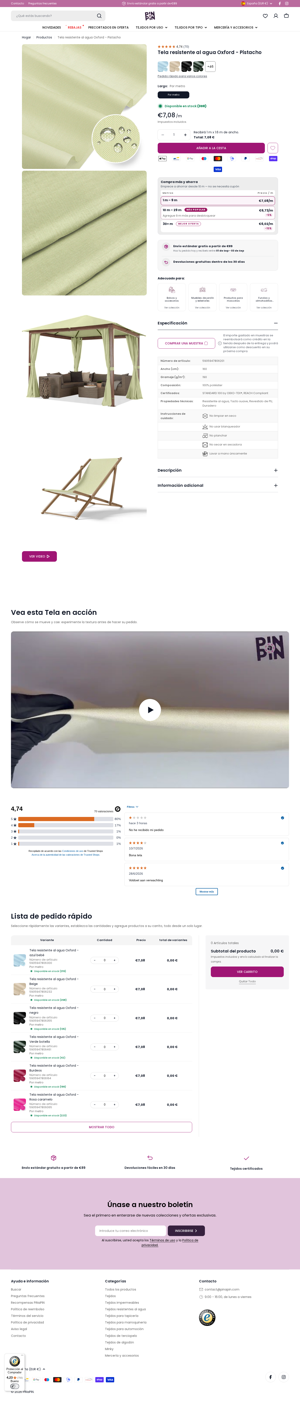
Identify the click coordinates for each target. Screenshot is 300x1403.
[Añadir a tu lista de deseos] (272, 148)
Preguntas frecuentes (42, 3)
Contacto (17, 3)
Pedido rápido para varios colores (182, 76)
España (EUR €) (257, 3)
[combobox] (58, 16)
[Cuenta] (275, 15)
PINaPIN (28, 1392)
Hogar (26, 37)
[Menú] (22, 1356)
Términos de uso (162, 1240)
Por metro (173, 94)
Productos (44, 37)
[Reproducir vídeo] (150, 710)
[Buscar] (99, 15)
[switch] (14, 1386)
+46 (210, 66)
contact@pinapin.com (222, 1289)
